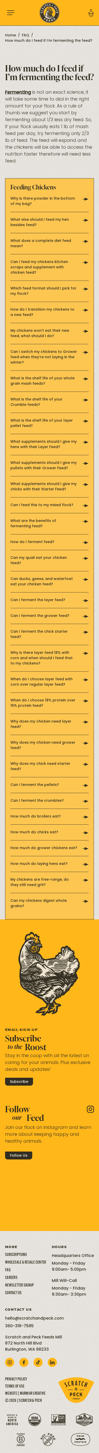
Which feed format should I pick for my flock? (43, 291)
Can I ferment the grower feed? (39, 616)
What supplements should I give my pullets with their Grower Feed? (43, 465)
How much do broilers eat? (35, 817)
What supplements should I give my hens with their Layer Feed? (43, 444)
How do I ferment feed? (32, 542)
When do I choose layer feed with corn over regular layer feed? (41, 682)
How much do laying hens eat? (39, 864)
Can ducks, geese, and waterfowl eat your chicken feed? (41, 581)
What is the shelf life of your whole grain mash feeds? (42, 381)
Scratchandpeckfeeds (27, 1175)
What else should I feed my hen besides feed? (39, 222)
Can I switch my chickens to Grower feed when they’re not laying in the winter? (43, 357)
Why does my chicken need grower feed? (42, 745)
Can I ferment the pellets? (34, 785)
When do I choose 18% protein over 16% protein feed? (42, 703)
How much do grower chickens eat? (43, 848)
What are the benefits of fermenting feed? (33, 523)
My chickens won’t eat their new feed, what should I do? (39, 333)
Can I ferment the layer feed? (37, 600)
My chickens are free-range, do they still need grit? (39, 882)
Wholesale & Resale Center (25, 1263)
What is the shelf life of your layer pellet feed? (41, 423)
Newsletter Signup (19, 1285)
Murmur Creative (33, 1394)
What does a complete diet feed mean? (40, 243)
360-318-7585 (19, 1326)
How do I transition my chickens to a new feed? (42, 312)
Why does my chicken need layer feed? (40, 724)
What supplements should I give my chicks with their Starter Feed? (43, 486)
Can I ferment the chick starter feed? (39, 634)
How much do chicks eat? (34, 832)
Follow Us (18, 1156)
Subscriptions (16, 1255)
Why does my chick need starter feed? (40, 766)
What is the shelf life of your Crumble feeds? (36, 402)
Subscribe (19, 1082)
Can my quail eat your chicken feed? (38, 560)
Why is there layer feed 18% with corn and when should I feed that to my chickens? (41, 658)
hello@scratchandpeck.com (34, 1319)
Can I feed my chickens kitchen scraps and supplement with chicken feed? (39, 267)
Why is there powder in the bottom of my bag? (42, 201)
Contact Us (13, 1293)
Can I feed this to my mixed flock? (41, 505)
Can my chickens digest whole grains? (38, 903)
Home (10, 35)
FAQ (25, 35)
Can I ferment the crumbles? (37, 801)
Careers (11, 1278)
